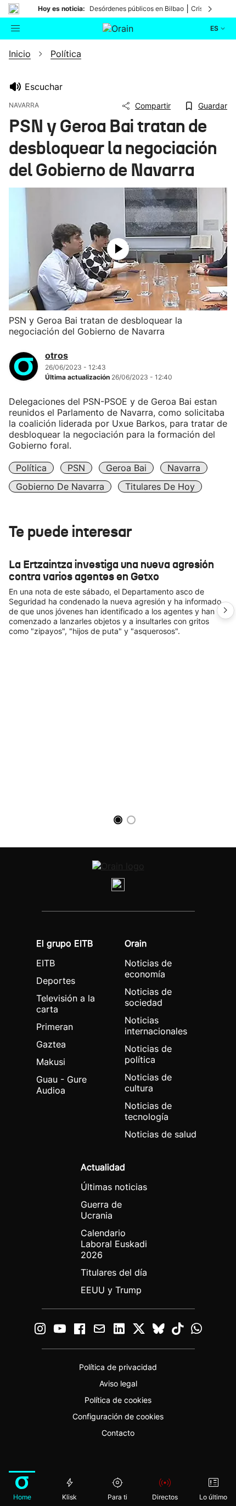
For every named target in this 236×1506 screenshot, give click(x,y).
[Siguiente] (210, 8)
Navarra (183, 467)
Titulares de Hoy (160, 486)
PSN (76, 467)
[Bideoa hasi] (118, 249)
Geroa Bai (126, 467)
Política (31, 467)
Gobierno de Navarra (60, 486)
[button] (225, 610)
